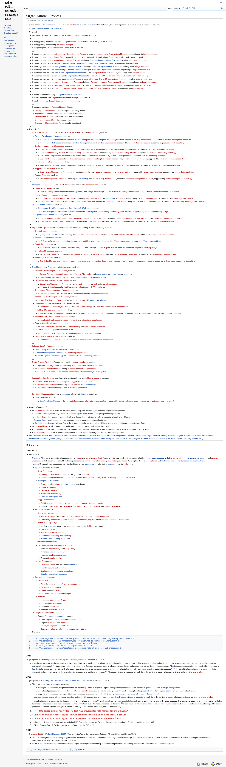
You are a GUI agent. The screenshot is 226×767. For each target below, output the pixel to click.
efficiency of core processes (91, 227)
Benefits (41, 596)
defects (61, 609)
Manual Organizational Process (67, 60)
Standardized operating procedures (55, 539)
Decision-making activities (51, 497)
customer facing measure (121, 156)
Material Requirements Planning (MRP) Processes (56, 356)
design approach (142, 66)
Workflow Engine (133, 438)
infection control (90, 284)
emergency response (75, 221)
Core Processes (44, 471)
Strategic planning (48, 487)
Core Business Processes (42, 133)
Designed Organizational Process (105, 66)
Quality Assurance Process (51, 234)
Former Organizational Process (103, 88)
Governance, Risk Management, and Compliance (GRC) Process (65, 208)
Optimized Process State (45, 120)
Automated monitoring (50, 536)
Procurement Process (49, 248)
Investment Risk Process (51, 277)
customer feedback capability (172, 159)
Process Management (137, 435)
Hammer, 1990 (36, 734)
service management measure (140, 179)
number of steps (67, 520)
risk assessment (145, 313)
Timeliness (77, 35)
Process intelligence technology (54, 532)
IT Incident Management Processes (49, 353)
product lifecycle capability (173, 143)
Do (42, 587)
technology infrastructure (72, 241)
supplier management (105, 172)
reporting (67, 536)
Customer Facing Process (50, 156)
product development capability (178, 140)
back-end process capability (163, 254)
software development (99, 300)
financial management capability (166, 192)
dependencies (81, 520)
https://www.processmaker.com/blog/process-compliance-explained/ (65, 643)
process (57, 25)
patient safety (77, 284)
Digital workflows (48, 529)
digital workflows (96, 365)
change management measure (131, 218)
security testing (79, 300)
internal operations (96, 254)
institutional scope (150, 54)
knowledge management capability (180, 261)
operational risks (56, 552)
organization (92, 25)
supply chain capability (183, 172)
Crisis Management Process (51, 221)
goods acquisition (86, 248)
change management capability (169, 218)
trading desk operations (74, 277)
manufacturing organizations (91, 356)
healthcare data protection (75, 287)
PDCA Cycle (43, 581)
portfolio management (97, 277)
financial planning (76, 192)
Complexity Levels (45, 513)
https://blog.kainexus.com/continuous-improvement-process (61, 646)
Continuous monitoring (50, 571)
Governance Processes (44, 205)
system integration (98, 372)
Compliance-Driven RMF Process (53, 294)
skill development (113, 201)
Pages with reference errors (49, 749)
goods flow (86, 172)
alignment (50, 619)
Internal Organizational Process (68, 82)
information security (78, 294)
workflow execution (92, 378)
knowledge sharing (78, 261)
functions (85, 394)
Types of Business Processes (47, 467)
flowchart (36, 669)
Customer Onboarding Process (52, 152)
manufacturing (81, 477)
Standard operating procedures (54, 574)
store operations (82, 313)
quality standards (56, 603)
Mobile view (63, 764)
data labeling (75, 401)
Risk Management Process (54, 211)
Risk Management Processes (44, 267)
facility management (113, 506)
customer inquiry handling (76, 149)
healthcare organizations (69, 349)
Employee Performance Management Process (60, 201)
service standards (96, 234)
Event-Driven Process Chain (49, 381)
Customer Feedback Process (52, 159)
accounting (88, 506)
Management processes (48, 688)
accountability (54, 549)
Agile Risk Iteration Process (52, 300)
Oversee (44, 484)
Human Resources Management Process (57, 198)
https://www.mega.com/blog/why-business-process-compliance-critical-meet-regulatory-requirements (82, 638)
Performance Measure (41, 35)
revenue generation (75, 165)
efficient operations (90, 185)
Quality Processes (42, 231)
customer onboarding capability (162, 152)
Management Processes (42, 185)
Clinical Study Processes (45, 349)
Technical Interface (41, 414)
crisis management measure (125, 221)
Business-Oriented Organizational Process (107, 79)
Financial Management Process (53, 192)
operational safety (72, 327)
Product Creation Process (50, 140)
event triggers (72, 381)
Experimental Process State (46, 114)
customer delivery (124, 172)
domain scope (143, 76)
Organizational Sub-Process (105, 73)
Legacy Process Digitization (48, 365)
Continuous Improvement (45, 577)
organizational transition (78, 218)
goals (51, 584)
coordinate (56, 484)
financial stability (55, 558)
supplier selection (68, 248)
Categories (31, 749)
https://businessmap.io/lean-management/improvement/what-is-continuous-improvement (74, 641)
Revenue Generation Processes (48, 162)
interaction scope (149, 82)
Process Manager (65, 45)
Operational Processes (44, 251)
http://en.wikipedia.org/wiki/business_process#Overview (69, 681)
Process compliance (46, 545)
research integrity (70, 320)
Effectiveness (66, 35)
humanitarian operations (79, 340)
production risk (101, 307)
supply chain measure (153, 172)
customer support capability (162, 149)
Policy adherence (48, 565)
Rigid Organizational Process (101, 63)
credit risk (128, 274)
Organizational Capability (74, 42)
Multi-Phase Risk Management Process (56, 313)
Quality (85, 35)
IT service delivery (93, 241)
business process (46, 20)
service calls (72, 385)
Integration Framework (44, 612)
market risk (115, 274)
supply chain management (104, 313)
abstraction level (144, 85)
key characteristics (93, 458)
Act (42, 593)
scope (124, 461)
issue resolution (97, 149)
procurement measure (115, 248)
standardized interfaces (78, 372)
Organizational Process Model (70, 94)
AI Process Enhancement (48, 369)
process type (146, 79)
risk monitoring (175, 313)
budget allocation (95, 192)
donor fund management (103, 340)
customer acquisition (95, 165)
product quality (79, 234)
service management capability (178, 179)
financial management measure (127, 192)
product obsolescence (107, 143)
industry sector (65, 267)
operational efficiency (76, 254)
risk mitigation (91, 211)
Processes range (48, 516)
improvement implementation (99, 159)
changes (57, 587)
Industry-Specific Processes (43, 346)
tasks (79, 25)
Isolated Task (40, 417)
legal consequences (57, 555)
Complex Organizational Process (101, 57)
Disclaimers (53, 764)
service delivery (81, 179)
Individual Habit (41, 426)
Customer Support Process (51, 149)
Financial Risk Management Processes (51, 271)
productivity (54, 606)
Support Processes (46, 500)
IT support (79, 506)
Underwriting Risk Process (51, 333)
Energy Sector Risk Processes (47, 323)
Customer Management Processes (49, 146)
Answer (35, 464)
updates (64, 623)
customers (65, 474)
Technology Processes (44, 238)
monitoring (67, 629)
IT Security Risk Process (51, 287)
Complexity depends (49, 520)
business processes (156, 458)
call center (139, 694)
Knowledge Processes (44, 257)
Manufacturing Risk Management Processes (53, 303)
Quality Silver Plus (79, 749)
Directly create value (49, 474)
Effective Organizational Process (68, 70)
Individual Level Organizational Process (70, 54)
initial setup (94, 152)
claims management (92, 333)
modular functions (88, 385)
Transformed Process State (46, 123)
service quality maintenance (103, 179)
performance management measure (148, 201)
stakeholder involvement (119, 520)
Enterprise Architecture (115, 438)
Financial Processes (43, 188)
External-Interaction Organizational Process (109, 82)
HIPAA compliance (97, 287)
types (79, 458)
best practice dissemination (102, 261)
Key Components (45, 561)
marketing (112, 477)
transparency (69, 549)
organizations (198, 461)
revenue (85, 474)
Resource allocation (49, 490)
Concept (66, 749)
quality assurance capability (162, 234)
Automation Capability (47, 523)
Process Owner (98, 438)
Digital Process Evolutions (42, 362)
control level (133, 63)
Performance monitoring (51, 493)
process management (56, 616)
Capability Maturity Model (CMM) (189, 438)
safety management (120, 307)
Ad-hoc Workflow (42, 411)
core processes (179, 458)
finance (97, 506)
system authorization (99, 294)
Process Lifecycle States (62, 107)
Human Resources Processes (47, 195)
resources (84, 503)
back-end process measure (128, 254)
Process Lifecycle (175, 435)
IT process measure (122, 241)
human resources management (60, 506)
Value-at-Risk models (83, 274)
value (110, 464)
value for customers (75, 133)
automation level (140, 60)
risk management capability (156, 211)
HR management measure (149, 198)
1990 (63, 734)
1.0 (35, 710)
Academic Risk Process (50, 320)
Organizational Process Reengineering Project (71, 98)
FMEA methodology (84, 307)
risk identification (75, 211)
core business (88, 691)
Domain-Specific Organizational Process (70, 76)
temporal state (137, 88)
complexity (102, 461)
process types (75, 619)
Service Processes (42, 175)
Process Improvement (79, 435)
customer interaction (72, 156)
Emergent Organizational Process (69, 66)
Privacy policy (30, 764)
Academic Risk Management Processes (51, 317)
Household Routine (42, 432)
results (58, 590)
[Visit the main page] (11, 10)
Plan (43, 584)
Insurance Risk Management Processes (51, 330)
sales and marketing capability (166, 165)
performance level (142, 70)
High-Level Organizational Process (68, 85)
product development (82, 143)
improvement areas (72, 584)
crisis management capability (161, 221)
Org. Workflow (56, 29)
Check (43, 590)
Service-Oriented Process (47, 385)
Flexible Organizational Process (67, 63)
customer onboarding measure (124, 152)
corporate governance (146, 688)
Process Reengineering (116, 435)
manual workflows (79, 365)
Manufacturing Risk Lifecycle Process (55, 307)
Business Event (40, 420)
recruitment (110, 198)
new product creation (72, 140)
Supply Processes (42, 244)
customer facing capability (154, 156)
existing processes (88, 369)
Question (36, 458)
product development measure (139, 140)
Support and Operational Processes (47, 227)
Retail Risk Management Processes (49, 310)
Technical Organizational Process (67, 79)
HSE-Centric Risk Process (51, 327)
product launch (108, 140)
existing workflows (79, 362)
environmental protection (94, 327)
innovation (70, 477)
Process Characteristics (45, 509)
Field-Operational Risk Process (52, 340)
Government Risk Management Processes (52, 290)
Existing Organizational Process (68, 88)
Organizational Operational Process (107, 85)
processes (66, 394)
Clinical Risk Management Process (54, 284)
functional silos (196, 672)
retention (121, 198)
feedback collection (75, 159)
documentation (73, 565)
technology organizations (78, 353)
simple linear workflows (69, 516)
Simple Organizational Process (66, 57)
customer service (128, 477)
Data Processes (41, 397)
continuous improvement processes (176, 461)
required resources (96, 520)
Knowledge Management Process (53, 261)
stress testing (101, 274)
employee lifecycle (93, 198)
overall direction (65, 185)
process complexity (138, 57)
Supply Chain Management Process (54, 172)
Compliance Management (45, 542)
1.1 (37, 710)
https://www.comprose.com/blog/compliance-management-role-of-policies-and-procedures (75, 648)
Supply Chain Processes (45, 168)
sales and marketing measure (129, 165)
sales (104, 477)
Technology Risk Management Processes (52, 297)
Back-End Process (47, 254)
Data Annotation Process (50, 401)
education (62, 568)
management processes (197, 458)
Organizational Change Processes (49, 215)
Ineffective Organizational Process (106, 70)
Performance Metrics (192, 435)
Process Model (208, 435)
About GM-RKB (42, 764)
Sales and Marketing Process (52, 165)
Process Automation (98, 435)
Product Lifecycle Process (50, 143)
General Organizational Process (109, 76)
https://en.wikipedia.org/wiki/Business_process (65, 660)
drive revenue (93, 133)
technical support (152, 694)
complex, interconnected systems (95, 516)
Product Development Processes (48, 136)
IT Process (45, 241)
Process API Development (47, 372)
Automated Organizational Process (104, 60)
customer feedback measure (135, 159)
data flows (83, 388)
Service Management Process (52, 179)
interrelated (71, 25)
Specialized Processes (41, 394)
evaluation (68, 571)
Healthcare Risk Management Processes (52, 280)
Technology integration (50, 629)
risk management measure (121, 211)
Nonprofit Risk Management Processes (51, 336)
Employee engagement (50, 626)
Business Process (41, 29)
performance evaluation (92, 201)
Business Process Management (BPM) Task (47, 438)
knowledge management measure (140, 261)
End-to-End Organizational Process (69, 73)
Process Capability (64, 48)
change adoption (99, 218)
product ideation (93, 140)
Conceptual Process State (45, 110)
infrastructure (97, 503)
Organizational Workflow (59, 435)
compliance (152, 461)
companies (89, 464)
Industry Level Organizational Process (112, 54)
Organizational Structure (45, 423)
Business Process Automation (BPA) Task (158, 438)
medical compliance (109, 284)
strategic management (170, 688)
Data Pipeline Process (46, 388)
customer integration (77, 152)
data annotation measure (129, 401)
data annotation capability (162, 401)
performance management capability (190, 201)
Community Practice (42, 429)
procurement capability (146, 248)
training (51, 568)
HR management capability (183, 198)
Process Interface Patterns (43, 378)
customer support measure (127, 149)
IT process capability (151, 241)
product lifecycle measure (139, 143)
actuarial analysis (73, 333)
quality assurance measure (127, 234)
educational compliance (91, 320)
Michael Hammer (52, 734)
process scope (139, 73)
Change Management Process (52, 218)
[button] (177, 7)
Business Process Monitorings (68, 101)
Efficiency (56, 35)
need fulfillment (91, 156)
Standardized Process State (46, 117)
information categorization (95, 401)
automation (112, 461)
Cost (95, 35)
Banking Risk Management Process (54, 274)
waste (51, 609)
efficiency (128, 464)
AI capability (73, 369)
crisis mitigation (94, 221)
